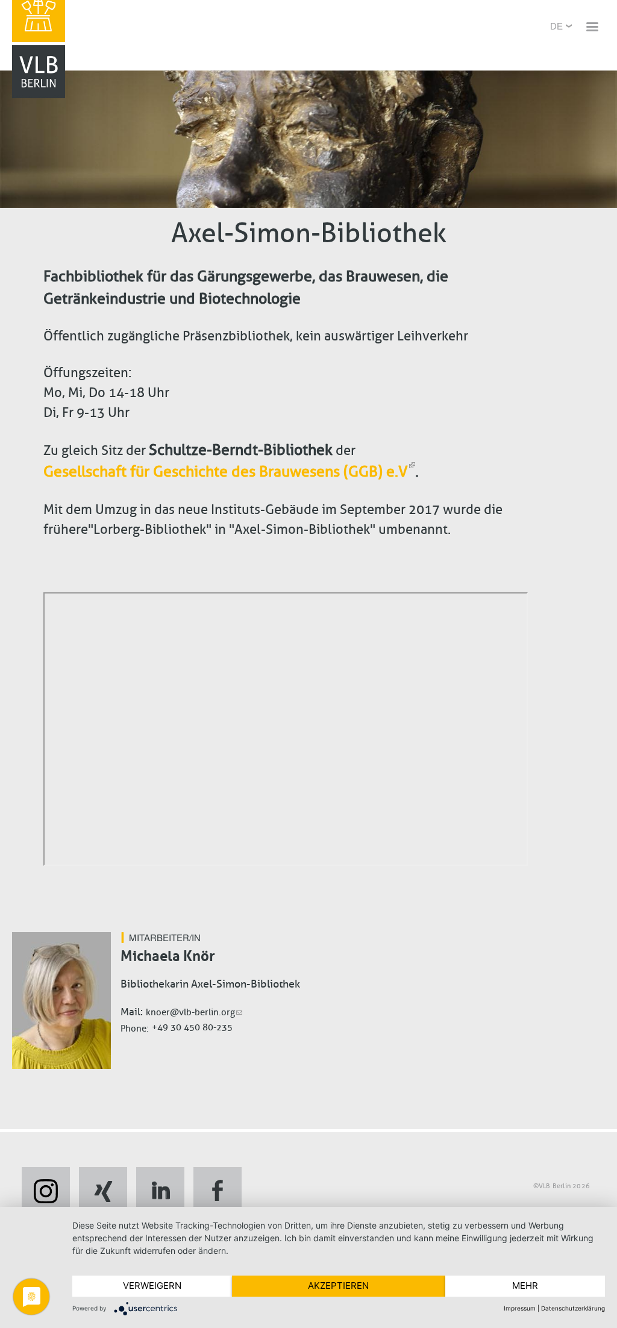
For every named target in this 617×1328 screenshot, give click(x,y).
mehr (525, 1285)
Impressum (520, 1308)
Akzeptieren (338, 1285)
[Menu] (591, 28)
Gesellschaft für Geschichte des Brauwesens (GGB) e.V (225, 471)
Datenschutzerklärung (573, 1308)
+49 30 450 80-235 (192, 1027)
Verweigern (152, 1285)
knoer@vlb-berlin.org (190, 1012)
